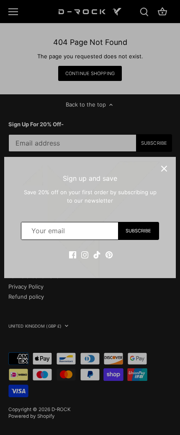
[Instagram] (84, 255)
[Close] (164, 168)
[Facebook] (72, 255)
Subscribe (139, 231)
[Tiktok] (96, 255)
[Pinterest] (109, 255)
